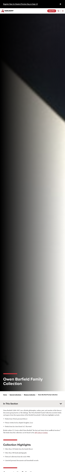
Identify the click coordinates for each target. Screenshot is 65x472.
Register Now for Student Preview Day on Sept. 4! (20, 4)
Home (5, 395)
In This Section (10, 403)
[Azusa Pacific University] (7, 11)
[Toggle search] (58, 11)
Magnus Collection (29, 395)
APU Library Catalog (41, 432)
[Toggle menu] (63, 11)
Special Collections (15, 395)
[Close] (60, 4)
